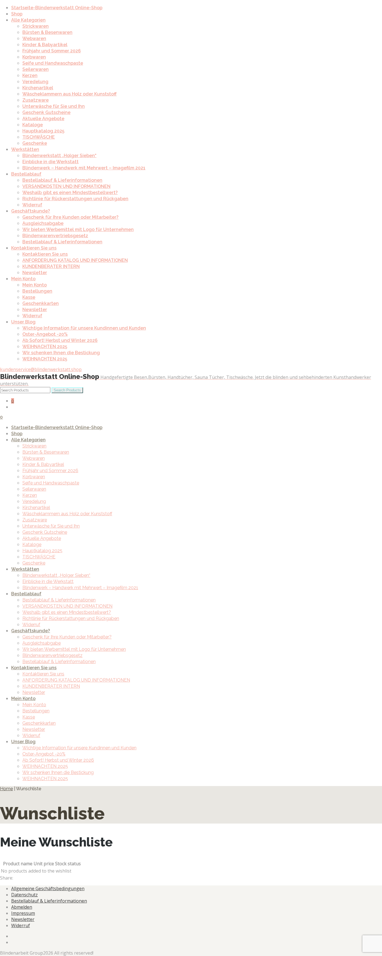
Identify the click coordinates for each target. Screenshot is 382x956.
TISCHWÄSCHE (38, 137)
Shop (16, 14)
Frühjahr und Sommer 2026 (51, 50)
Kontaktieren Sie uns (33, 248)
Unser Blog (23, 322)
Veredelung (35, 81)
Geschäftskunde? (30, 211)
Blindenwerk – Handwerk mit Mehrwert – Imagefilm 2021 (83, 168)
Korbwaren (34, 57)
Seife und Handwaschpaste (52, 63)
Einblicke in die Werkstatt (50, 161)
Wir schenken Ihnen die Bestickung (61, 352)
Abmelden (21, 907)
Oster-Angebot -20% (45, 334)
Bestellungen (37, 291)
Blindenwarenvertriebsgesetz (55, 235)
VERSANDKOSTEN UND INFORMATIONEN (66, 186)
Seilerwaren (35, 69)
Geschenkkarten (40, 303)
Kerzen (29, 75)
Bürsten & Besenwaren (47, 32)
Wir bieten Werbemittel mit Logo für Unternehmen (78, 229)
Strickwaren (35, 26)
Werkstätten (25, 149)
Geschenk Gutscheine (46, 112)
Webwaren (34, 38)
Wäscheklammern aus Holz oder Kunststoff (69, 94)
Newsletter (34, 272)
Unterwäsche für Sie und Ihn (53, 106)
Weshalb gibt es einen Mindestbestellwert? (70, 192)
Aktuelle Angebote (43, 118)
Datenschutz (24, 895)
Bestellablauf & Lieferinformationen (62, 180)
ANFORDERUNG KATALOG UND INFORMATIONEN (75, 260)
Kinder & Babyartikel (44, 44)
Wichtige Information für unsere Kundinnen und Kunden (84, 328)
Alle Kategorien (28, 20)
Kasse (28, 297)
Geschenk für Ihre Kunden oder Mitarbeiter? (70, 217)
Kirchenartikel (37, 87)
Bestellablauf (26, 174)
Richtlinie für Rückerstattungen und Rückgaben (75, 198)
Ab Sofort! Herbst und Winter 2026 (60, 340)
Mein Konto (23, 278)
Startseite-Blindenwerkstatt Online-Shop (56, 7)
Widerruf (32, 204)
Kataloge (32, 124)
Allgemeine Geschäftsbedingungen (47, 888)
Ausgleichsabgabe (42, 223)
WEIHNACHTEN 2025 (44, 346)
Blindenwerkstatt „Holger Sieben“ (59, 155)
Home (6, 788)
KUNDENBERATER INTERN (51, 266)
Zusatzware (35, 100)
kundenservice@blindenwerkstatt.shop (41, 369)
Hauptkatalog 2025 (43, 131)
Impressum (23, 913)
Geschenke (34, 143)
